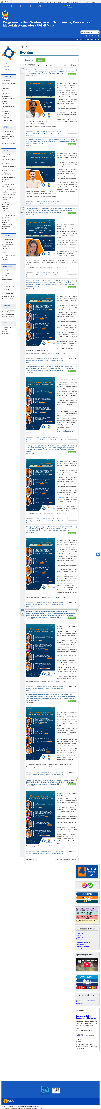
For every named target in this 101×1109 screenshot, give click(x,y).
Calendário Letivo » (8, 184)
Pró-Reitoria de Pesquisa (6, 328)
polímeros (47, 134)
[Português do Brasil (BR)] (65, 6)
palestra (41, 134)
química (61, 134)
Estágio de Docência (8, 189)
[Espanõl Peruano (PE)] (69, 6)
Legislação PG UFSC (8, 286)
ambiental (56, 201)
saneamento (59, 203)
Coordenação (6, 93)
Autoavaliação (6, 86)
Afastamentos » (7, 163)
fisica (34, 275)
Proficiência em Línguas (6, 212)
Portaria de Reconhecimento (7, 283)
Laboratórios (6, 104)
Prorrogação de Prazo (9, 215)
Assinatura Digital (7, 170)
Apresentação (6, 81)
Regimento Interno (8, 293)
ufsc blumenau (30, 135)
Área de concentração (9, 83)
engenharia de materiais (60, 131)
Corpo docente (6, 96)
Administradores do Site (92, 39)
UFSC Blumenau (7, 64)
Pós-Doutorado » (7, 131)
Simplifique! (40, 2)
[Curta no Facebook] (86, 36)
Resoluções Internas (8, 296)
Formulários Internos (8, 194)
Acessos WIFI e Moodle (6, 155)
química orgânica (31, 606)
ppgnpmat (54, 134)
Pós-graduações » (7, 69)
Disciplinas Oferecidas (83, 943)
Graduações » (6, 66)
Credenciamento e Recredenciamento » (8, 243)
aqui (47, 126)
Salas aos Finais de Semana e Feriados (8, 315)
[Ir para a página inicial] (22, 47)
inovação (35, 360)
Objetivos (5, 109)
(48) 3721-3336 (80, 1036)
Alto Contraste (86, 6)
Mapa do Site (68, 8)
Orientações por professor (7, 252)
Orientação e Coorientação (6, 203)
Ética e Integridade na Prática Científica (8, 279)
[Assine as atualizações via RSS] (98, 36)
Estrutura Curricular (8, 99)
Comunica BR (51, 2)
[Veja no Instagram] (95, 36)
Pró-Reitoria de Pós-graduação (8, 332)
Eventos (28, 47)
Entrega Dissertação (8, 187)
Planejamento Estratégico (6, 112)
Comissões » (6, 91)
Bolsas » (4, 182)
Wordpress (35, 1106)
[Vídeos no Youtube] (92, 36)
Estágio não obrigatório (5, 274)
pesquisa (52, 275)
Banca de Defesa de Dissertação (8, 178)
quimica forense (31, 276)
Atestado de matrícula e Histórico (9, 167)
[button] (67, 859)
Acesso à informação (73, 2)
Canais (93, 2)
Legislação (85, 2)
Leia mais (72, 132)
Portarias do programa (6, 290)
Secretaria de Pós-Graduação (7, 116)
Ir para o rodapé (36, 6)
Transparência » (7, 120)
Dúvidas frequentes (8, 141)
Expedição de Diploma (9, 192)
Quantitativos (80, 933)
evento (29, 134)
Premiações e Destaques (6, 207)
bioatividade (57, 437)
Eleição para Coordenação (6, 247)
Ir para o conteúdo (6, 6)
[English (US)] (67, 6)
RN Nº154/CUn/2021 (8, 299)
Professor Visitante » (8, 143)
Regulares (79, 935)
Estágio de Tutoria (7, 271)
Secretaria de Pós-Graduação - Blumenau (86, 1017)
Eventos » (5, 101)
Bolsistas (79, 939)
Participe (61, 2)
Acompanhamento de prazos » (9, 160)
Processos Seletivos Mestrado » (8, 137)
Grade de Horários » (8, 197)
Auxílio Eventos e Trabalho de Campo (8, 174)
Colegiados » (6, 88)
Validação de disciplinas (6, 227)
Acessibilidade (76, 6)
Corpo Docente (81, 944)
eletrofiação (30, 521)
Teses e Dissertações (83, 946)
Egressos (79, 948)
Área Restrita (79, 39)
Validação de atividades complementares (7, 222)
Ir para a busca (26, 6)
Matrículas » (5, 200)
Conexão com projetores (6, 259)
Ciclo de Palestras (41, 131)
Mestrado (80, 937)
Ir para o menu (17, 6)
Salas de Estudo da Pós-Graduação (8, 311)
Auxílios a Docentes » (8, 240)
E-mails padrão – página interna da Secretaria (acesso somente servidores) (86, 1001)
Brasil (6, 1)
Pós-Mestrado (6, 134)
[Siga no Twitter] (89, 36)
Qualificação (6, 218)
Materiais (35, 134)
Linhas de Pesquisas (8, 106)
